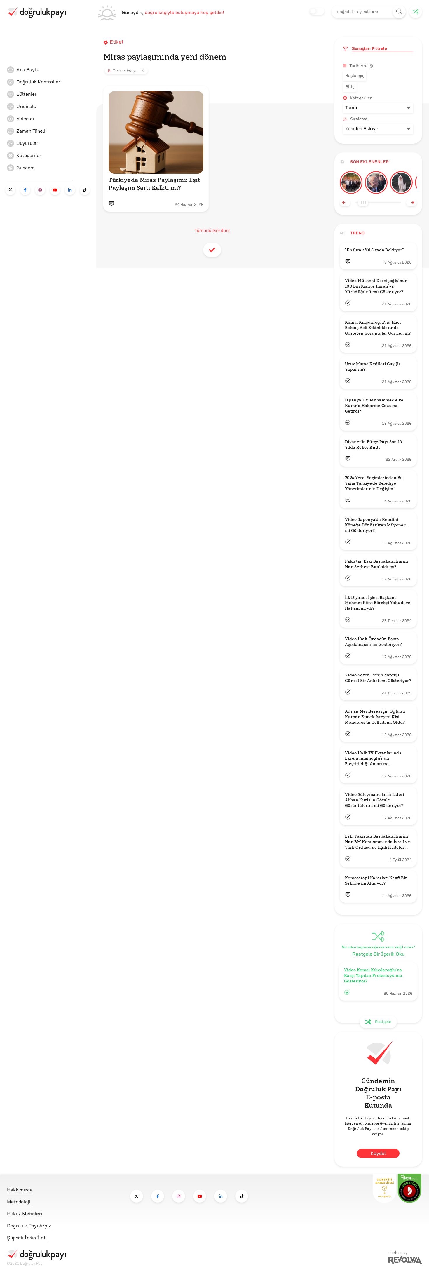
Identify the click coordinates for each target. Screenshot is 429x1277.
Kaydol (378, 1153)
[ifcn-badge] (384, 1188)
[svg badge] (409, 1188)
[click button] (399, 11)
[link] (51, 69)
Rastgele (383, 1021)
